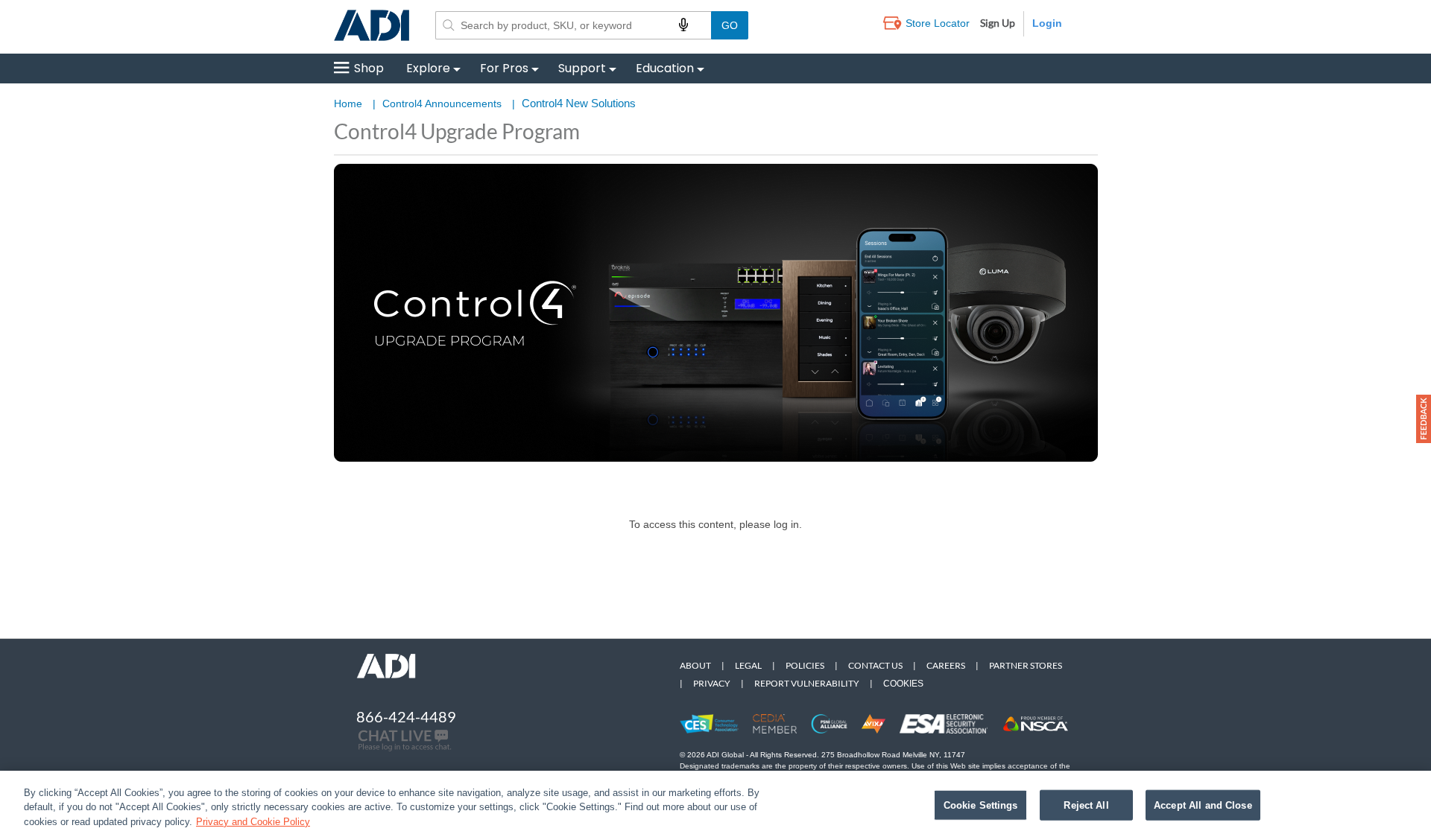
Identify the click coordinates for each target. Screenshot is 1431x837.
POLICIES (805, 665)
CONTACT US (875, 665)
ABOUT (695, 665)
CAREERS (945, 665)
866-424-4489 (406, 716)
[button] (1423, 419)
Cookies (903, 683)
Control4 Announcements (442, 103)
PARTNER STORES (1025, 665)
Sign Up (997, 22)
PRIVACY (711, 683)
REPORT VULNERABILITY (806, 683)
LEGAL (748, 665)
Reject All (1086, 804)
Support (582, 68)
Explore (428, 68)
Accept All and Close (1203, 804)
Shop (369, 68)
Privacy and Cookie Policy (253, 821)
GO (729, 25)
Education (665, 68)
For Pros (504, 68)
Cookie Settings (981, 804)
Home (348, 103)
